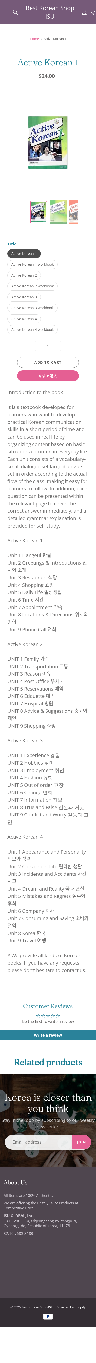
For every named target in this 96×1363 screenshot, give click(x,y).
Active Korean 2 (24, 275)
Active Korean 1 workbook (32, 264)
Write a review (48, 1035)
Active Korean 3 (24, 297)
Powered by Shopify (71, 1307)
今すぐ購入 (48, 375)
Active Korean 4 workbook (32, 329)
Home (34, 38)
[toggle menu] (5, 12)
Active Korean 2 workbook (32, 286)
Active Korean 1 (24, 253)
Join (81, 1142)
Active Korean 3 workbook (32, 307)
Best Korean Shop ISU (50, 12)
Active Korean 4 (24, 318)
